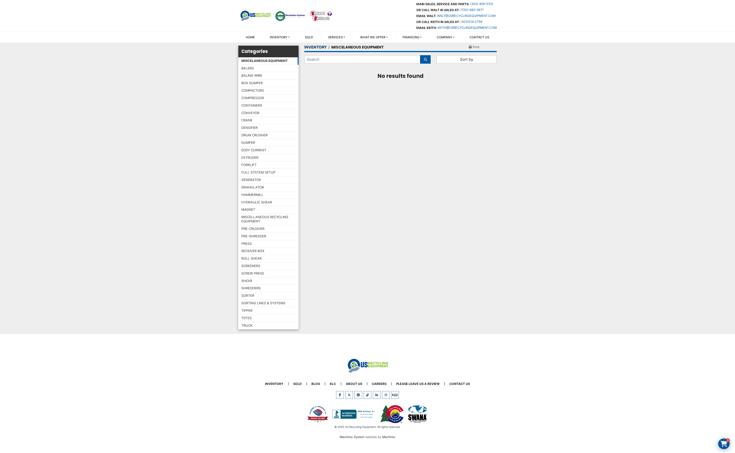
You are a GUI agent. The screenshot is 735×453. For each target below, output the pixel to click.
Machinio (388, 437)
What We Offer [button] (372, 37)
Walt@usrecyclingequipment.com (466, 16)
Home (250, 37)
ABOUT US (354, 384)
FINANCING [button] (411, 37)
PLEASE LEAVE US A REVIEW (418, 384)
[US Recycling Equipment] (367, 365)
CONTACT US (479, 37)
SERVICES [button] (335, 37)
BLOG (315, 384)
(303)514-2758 (471, 22)
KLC (333, 384)
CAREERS (379, 384)
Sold (309, 37)
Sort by (466, 59)
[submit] (425, 59)
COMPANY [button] (444, 37)
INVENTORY (278, 37)
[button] (279, 37)
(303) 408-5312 (481, 4)
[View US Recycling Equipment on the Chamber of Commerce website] (318, 414)
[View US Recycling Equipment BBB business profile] (354, 414)
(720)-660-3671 (471, 10)
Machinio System (352, 437)
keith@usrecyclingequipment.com (467, 28)
